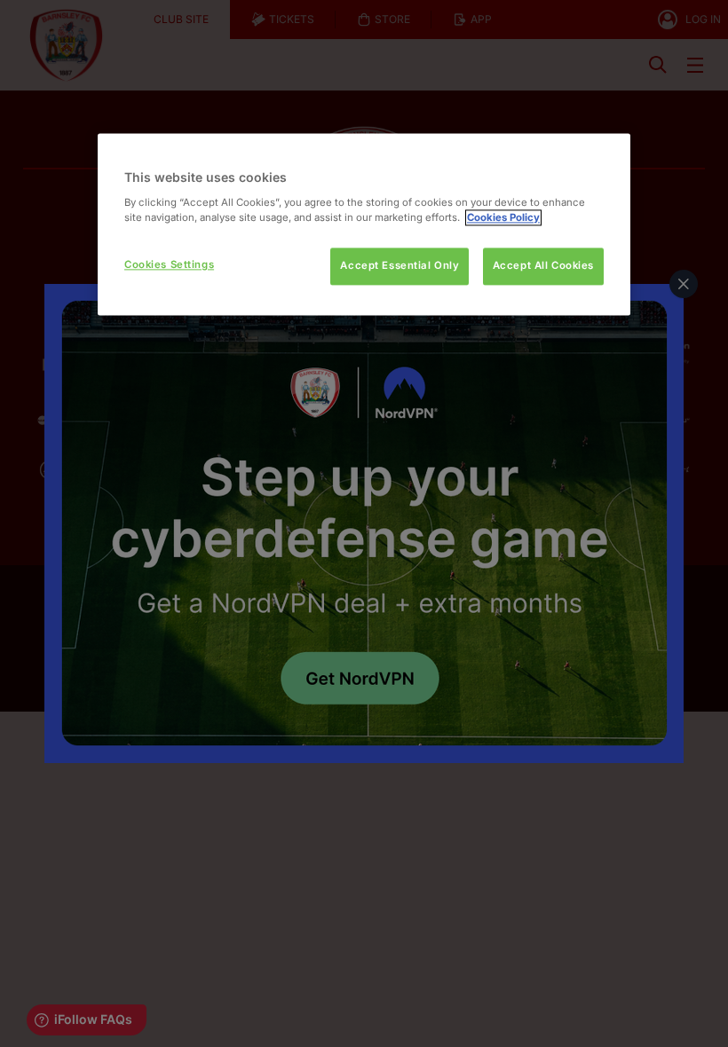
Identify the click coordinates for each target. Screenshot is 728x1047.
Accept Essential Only (399, 265)
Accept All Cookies (543, 265)
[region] (364, 224)
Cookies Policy (503, 217)
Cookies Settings (169, 264)
